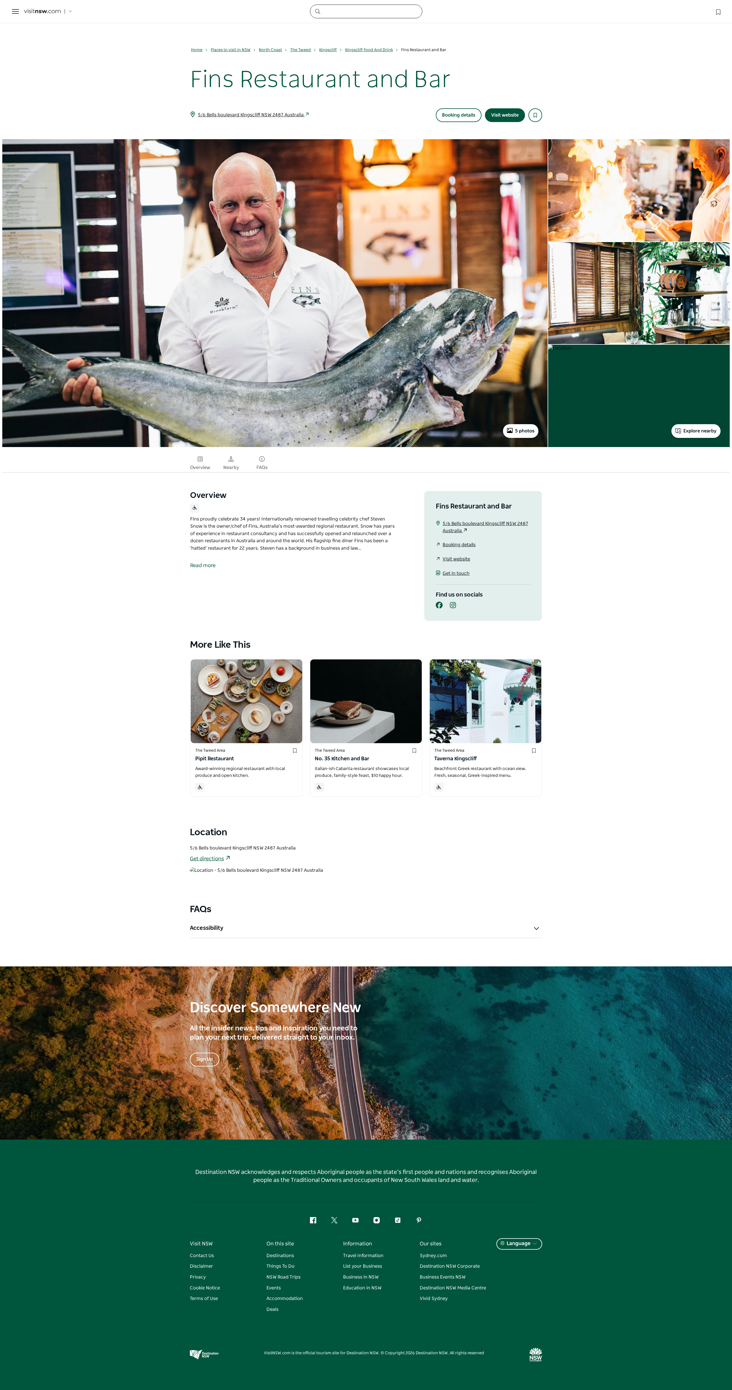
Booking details (458, 115)
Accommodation (284, 1298)
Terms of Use (204, 1298)
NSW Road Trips (283, 1277)
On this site (280, 1244)
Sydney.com (433, 1255)
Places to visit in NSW (230, 50)
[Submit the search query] (317, 11)
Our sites (430, 1244)
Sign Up (204, 1059)
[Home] (42, 11)
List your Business (362, 1266)
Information (357, 1244)
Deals (272, 1309)
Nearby (231, 467)
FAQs (262, 467)
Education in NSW (362, 1288)
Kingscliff (328, 50)
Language (518, 1243)
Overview (200, 467)
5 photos (524, 431)
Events (273, 1288)
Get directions (207, 858)
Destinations (280, 1255)
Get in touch (456, 573)
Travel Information (363, 1255)
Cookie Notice (205, 1288)
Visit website (505, 115)
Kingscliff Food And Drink (369, 50)
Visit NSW (201, 1244)
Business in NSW (361, 1277)
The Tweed (300, 50)
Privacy (198, 1277)
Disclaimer (201, 1266)
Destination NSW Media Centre (453, 1288)
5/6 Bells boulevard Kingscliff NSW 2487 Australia (251, 115)
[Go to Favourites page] (718, 11)
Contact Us (202, 1255)
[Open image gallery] (275, 446)
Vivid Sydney (434, 1298)
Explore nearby (700, 431)
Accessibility (206, 928)
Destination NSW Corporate (450, 1266)
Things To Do (280, 1266)
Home (196, 50)
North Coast (270, 50)
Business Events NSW (443, 1277)
